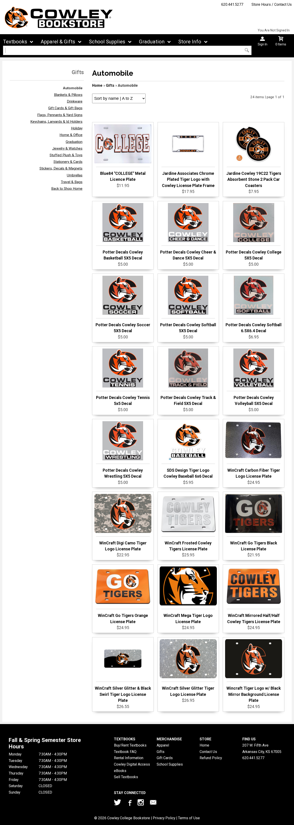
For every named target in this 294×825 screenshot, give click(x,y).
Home (97, 85)
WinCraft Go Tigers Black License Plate (253, 546)
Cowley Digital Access (132, 764)
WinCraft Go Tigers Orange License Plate (123, 618)
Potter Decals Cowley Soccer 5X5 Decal (123, 328)
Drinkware (74, 101)
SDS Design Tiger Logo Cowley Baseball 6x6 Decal (188, 473)
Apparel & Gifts (58, 42)
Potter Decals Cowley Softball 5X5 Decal (188, 328)
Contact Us (208, 752)
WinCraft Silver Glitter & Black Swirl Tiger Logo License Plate (123, 694)
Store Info (189, 42)
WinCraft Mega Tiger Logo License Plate (188, 618)
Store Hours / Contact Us (272, 4)
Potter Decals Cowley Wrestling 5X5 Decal (123, 473)
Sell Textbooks (126, 777)
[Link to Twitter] (117, 803)
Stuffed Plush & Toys (66, 155)
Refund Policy (211, 758)
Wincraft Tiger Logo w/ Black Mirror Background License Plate (253, 694)
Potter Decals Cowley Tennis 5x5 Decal (123, 400)
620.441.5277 (232, 4)
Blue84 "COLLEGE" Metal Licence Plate (123, 176)
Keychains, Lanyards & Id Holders (56, 122)
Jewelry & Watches (67, 148)
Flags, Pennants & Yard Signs (59, 115)
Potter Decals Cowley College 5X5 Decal (253, 255)
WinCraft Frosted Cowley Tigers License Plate (188, 546)
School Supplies (107, 42)
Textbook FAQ (125, 752)
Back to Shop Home (66, 189)
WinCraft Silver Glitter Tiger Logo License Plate (188, 691)
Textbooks (15, 42)
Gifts (110, 85)
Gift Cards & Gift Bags (65, 108)
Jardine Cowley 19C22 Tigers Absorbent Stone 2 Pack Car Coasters (253, 179)
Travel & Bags (71, 182)
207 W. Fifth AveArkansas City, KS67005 (261, 748)
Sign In (262, 44)
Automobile (72, 88)
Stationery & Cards (68, 162)
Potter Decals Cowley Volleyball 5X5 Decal (254, 400)
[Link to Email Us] (153, 803)
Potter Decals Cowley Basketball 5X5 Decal (123, 255)
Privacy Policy (164, 818)
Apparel (163, 745)
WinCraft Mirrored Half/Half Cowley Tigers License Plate (253, 618)
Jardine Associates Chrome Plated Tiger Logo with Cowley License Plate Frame (188, 179)
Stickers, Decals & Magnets (61, 168)
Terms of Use (189, 818)
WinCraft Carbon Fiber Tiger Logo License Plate (253, 473)
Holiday (76, 128)
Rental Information (128, 758)
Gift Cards (165, 758)
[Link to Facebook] (129, 803)
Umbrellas (74, 175)
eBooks (120, 771)
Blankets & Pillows (68, 95)
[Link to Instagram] (141, 803)
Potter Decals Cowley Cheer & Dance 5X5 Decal (188, 255)
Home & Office (70, 135)
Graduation (152, 42)
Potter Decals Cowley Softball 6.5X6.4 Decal (254, 328)
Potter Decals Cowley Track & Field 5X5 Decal (188, 400)
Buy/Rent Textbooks (130, 745)
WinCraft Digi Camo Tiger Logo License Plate (123, 546)
